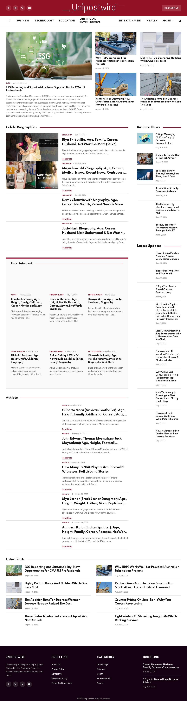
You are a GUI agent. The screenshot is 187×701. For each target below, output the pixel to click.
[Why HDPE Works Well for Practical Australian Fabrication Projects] (115, 43)
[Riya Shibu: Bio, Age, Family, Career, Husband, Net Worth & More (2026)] (32, 147)
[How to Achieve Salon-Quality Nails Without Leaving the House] (145, 434)
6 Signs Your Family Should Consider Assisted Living (166, 290)
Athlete (65, 405)
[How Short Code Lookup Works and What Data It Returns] (145, 417)
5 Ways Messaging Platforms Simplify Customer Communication (165, 139)
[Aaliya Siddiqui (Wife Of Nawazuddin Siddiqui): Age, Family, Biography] (67, 338)
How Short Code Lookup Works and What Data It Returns (167, 416)
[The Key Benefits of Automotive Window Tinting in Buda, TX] (145, 228)
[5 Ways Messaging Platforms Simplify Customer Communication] (145, 138)
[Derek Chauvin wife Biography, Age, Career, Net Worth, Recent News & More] (32, 207)
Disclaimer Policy (59, 678)
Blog (8, 83)
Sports (100, 683)
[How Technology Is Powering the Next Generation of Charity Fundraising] (145, 396)
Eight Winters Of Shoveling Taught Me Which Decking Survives (146, 618)
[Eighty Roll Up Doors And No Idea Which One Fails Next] (160, 43)
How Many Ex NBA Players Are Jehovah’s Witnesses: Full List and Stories (93, 469)
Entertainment (130, 21)
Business (23, 21)
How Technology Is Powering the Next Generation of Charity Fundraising (167, 397)
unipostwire (89, 699)
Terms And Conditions (62, 683)
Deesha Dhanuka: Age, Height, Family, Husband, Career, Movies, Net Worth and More (66, 304)
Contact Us (171, 8)
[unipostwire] (93, 8)
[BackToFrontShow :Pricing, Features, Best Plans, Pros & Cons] (145, 174)
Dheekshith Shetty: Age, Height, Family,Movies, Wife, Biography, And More (105, 358)
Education (67, 21)
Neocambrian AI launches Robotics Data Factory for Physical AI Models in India (168, 355)
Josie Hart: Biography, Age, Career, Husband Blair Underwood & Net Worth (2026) (92, 231)
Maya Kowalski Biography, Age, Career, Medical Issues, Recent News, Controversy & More (94, 171)
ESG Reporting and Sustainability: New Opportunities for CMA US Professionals (45, 89)
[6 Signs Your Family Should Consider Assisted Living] (145, 290)
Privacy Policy (58, 669)
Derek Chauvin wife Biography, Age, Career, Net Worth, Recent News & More (92, 202)
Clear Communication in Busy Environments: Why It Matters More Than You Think (168, 335)
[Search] (179, 21)
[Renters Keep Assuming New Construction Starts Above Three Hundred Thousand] (115, 84)
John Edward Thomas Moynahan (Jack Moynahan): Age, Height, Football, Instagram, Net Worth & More (91, 441)
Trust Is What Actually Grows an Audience (167, 190)
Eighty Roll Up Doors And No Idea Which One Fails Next (160, 59)
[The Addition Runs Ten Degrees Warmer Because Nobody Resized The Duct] (160, 84)
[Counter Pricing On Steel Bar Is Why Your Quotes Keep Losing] (104, 603)
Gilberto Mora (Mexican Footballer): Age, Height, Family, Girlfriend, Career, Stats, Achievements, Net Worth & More (93, 413)
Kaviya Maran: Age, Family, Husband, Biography (105, 301)
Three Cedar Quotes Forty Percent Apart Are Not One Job (56, 618)
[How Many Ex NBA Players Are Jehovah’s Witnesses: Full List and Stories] (32, 474)
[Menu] (8, 21)
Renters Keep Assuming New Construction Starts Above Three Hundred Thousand (115, 102)
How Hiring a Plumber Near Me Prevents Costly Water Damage (167, 256)
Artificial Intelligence (90, 21)
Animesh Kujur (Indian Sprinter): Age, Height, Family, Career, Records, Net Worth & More (95, 530)
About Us (56, 664)
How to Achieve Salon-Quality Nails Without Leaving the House (168, 434)
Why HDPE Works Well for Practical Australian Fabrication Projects (114, 61)
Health (152, 21)
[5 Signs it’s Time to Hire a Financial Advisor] (145, 159)
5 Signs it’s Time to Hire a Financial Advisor (168, 156)
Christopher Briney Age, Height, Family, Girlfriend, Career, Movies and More (26, 302)
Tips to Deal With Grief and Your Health (167, 272)
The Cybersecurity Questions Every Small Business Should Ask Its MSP (167, 208)
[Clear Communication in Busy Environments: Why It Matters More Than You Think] (145, 334)
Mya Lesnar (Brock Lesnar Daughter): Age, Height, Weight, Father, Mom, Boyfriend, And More (94, 501)
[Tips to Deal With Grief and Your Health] (145, 274)
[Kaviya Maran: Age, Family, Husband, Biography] (105, 281)
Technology (44, 21)
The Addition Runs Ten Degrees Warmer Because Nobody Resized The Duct (160, 102)
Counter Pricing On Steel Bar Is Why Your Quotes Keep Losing (143, 602)
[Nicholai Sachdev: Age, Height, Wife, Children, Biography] (28, 338)
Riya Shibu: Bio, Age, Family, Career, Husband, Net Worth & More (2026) (90, 142)
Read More (67, 159)
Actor (14, 295)
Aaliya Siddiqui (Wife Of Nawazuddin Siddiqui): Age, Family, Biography (67, 358)
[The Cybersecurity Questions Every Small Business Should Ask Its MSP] (145, 208)
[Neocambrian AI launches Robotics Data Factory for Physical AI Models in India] (145, 355)
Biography (67, 135)
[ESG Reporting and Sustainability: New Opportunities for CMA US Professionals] (49, 56)
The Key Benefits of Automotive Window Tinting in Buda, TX (167, 228)
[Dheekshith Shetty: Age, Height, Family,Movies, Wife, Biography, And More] (105, 338)
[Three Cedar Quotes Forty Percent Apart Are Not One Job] (14, 620)
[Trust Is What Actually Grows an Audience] (145, 192)
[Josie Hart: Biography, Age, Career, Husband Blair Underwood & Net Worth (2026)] (32, 235)
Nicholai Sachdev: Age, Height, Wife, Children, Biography (25, 358)
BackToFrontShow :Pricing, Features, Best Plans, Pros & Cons (167, 174)
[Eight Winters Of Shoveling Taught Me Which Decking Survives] (104, 620)
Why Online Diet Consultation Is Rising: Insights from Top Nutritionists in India (167, 376)
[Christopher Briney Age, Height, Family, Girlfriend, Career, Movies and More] (28, 281)
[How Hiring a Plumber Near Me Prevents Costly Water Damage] (145, 257)
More (167, 21)
